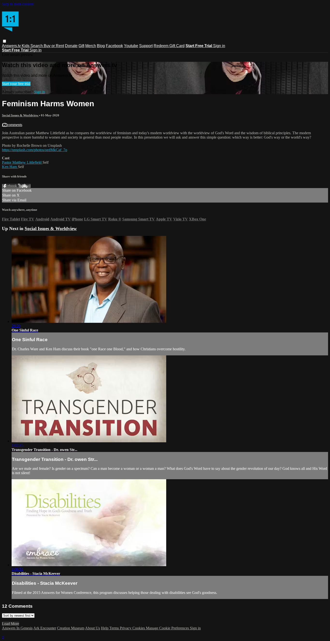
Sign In (35, 50)
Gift (81, 46)
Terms (114, 628)
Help (105, 628)
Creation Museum (70, 628)
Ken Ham (10, 167)
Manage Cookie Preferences (168, 628)
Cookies (139, 628)
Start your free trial (16, 84)
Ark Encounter (44, 628)
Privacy (126, 628)
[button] (4, 41)
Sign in (219, 46)
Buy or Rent (54, 46)
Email (26, 186)
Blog (101, 46)
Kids (26, 46)
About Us (92, 628)
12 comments (12, 125)
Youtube (131, 46)
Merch (90, 46)
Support (146, 46)
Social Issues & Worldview (20, 115)
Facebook (114, 46)
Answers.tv (12, 46)
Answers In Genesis (17, 628)
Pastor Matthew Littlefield (22, 162)
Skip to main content (17, 4)
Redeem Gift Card (169, 46)
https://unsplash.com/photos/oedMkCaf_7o (34, 150)
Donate (71, 46)
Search (37, 46)
